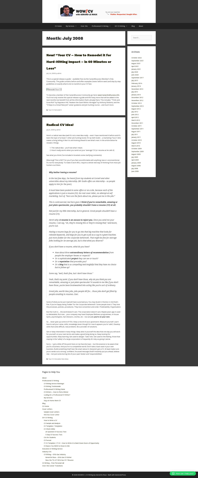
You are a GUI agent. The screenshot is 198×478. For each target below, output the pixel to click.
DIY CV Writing (120, 26)
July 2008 (134, 168)
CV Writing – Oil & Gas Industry (55, 454)
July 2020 (134, 72)
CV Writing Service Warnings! (54, 383)
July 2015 (134, 80)
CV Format (47, 440)
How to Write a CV (50, 420)
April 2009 (135, 160)
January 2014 (136, 86)
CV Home (58, 26)
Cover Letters (47, 409)
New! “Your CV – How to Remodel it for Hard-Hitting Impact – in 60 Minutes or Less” (78, 61)
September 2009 (137, 151)
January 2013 (136, 95)
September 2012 (137, 106)
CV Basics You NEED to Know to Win (57, 446)
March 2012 (135, 120)
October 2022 (136, 58)
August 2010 (136, 143)
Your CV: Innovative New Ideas (58, 359)
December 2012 (137, 97)
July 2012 (134, 112)
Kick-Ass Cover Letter (51, 415)
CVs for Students (50, 437)
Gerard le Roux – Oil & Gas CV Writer (58, 457)
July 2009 (134, 157)
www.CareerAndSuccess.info (108, 95)
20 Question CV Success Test (55, 432)
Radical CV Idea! (60, 125)
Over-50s (84, 26)
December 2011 (137, 123)
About (141, 26)
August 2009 (136, 154)
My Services (70, 26)
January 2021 (136, 69)
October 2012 (136, 103)
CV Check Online (49, 429)
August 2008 (136, 165)
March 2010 (135, 146)
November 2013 (137, 89)
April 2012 (135, 117)
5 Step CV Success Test (53, 435)
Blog (133, 26)
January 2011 (136, 137)
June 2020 (135, 75)
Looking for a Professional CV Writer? (57, 395)
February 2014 (136, 83)
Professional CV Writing (100, 26)
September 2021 (137, 61)
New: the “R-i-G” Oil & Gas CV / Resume (59, 460)
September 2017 (137, 78)
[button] (183, 473)
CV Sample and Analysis (52, 423)
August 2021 (136, 63)
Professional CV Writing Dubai (54, 389)
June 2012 (135, 114)
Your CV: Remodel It (55, 110)
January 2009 (136, 163)
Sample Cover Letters (51, 412)
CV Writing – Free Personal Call (53, 463)
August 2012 (136, 109)
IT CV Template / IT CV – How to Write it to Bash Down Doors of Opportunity (71, 443)
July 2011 (134, 134)
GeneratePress (120, 475)
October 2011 (136, 126)
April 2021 (135, 66)
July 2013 (134, 92)
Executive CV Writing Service (52, 449)
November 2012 (137, 100)
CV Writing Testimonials (52, 386)
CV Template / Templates (53, 426)
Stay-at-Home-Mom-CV (52, 400)
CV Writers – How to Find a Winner (56, 392)
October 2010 (136, 140)
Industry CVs (46, 452)
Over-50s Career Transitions (52, 466)
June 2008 (135, 171)
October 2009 (136, 148)
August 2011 (136, 131)
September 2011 (137, 129)
